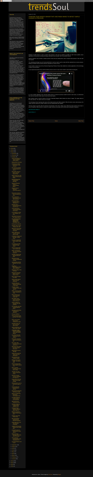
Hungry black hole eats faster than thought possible (16, 380)
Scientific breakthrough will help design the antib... (16, 255)
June (13, 450)
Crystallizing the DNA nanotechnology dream (16, 245)
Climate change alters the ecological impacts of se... (17, 364)
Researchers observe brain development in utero (16, 194)
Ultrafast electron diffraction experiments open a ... (16, 190)
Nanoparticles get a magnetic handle (16, 358)
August (13, 446)
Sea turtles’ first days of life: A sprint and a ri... (16, 217)
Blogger (59, 474)
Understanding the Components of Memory (15, 388)
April (13, 453)
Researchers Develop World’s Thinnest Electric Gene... (16, 273)
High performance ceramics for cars (16, 402)
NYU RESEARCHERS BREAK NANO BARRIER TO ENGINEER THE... (16, 220)
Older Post (80, 121)
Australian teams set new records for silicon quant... (16, 324)
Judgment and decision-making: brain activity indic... (16, 427)
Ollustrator (50, 474)
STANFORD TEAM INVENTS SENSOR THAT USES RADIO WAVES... (16, 332)
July (13, 448)
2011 (12, 464)
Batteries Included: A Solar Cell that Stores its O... (16, 413)
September (14, 444)
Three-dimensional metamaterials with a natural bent (16, 209)
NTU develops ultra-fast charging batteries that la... (16, 307)
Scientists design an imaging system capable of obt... (16, 405)
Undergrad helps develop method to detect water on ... (16, 409)
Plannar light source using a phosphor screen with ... (16, 295)
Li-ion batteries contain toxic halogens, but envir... (16, 213)
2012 (12, 462)
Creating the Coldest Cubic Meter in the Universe (16, 165)
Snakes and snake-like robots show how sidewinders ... (16, 354)
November (14, 155)
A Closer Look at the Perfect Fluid (16, 416)
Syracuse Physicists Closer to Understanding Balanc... (16, 185)
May (13, 451)
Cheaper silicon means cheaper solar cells (16, 226)
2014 (12, 151)
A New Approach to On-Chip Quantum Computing (16, 423)
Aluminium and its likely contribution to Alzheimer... (16, 311)
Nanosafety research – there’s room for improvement (16, 172)
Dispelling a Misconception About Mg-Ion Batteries (16, 267)
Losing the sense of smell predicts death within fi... (16, 431)
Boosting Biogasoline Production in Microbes (16, 180)
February (14, 456)
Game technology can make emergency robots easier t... (16, 159)
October (14, 156)
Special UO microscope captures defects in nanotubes (16, 229)
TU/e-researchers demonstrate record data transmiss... (16, 198)
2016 (12, 148)
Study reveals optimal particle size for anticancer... (16, 280)
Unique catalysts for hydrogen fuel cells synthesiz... (16, 303)
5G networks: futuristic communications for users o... (16, 168)
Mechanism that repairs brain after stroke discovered (16, 347)
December (14, 153)
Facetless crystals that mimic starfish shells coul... (16, 241)
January (14, 458)
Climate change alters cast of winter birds (16, 248)
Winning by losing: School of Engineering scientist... (17, 259)
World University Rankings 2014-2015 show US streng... (16, 435)
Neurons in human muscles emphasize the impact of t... (16, 376)
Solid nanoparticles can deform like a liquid (16, 328)
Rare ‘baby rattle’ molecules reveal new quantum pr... (16, 343)
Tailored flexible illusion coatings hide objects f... (16, 316)
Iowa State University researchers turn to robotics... (16, 336)
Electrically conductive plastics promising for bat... (16, 340)
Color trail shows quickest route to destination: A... (15, 201)
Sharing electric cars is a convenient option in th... (17, 384)
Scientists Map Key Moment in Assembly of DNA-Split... (16, 284)
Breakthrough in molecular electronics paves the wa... (16, 205)
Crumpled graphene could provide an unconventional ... (16, 398)
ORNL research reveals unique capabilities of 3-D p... (16, 292)
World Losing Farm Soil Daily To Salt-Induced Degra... (16, 176)
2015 (12, 150)
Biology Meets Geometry (17, 162)
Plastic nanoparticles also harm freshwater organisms (16, 251)
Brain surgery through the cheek (16, 277)
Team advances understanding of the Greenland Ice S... (16, 438)
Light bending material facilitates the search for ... (16, 263)
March (13, 455)
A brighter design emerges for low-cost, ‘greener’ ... (16, 288)
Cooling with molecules (16, 223)
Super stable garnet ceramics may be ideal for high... (16, 233)
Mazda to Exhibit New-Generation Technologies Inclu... (16, 394)
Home (56, 121)
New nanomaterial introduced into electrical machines (16, 419)
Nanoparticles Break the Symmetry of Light (16, 391)
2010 (12, 466)
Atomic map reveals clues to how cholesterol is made (16, 320)
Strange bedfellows (15, 314)
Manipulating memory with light (16, 351)
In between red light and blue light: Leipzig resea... (17, 237)
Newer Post (31, 121)
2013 (12, 460)
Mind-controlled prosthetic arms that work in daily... (16, 368)
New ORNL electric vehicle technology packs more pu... (16, 299)
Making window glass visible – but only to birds (16, 361)
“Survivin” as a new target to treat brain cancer (16, 372)
